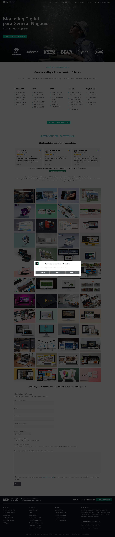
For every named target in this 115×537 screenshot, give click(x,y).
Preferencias (72, 272)
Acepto (42, 272)
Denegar (57, 272)
